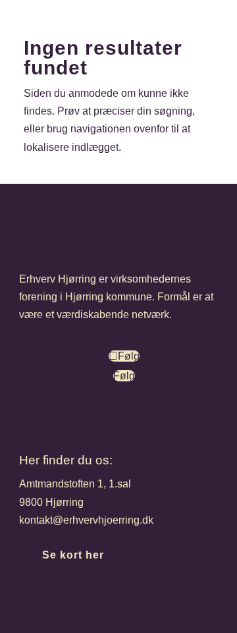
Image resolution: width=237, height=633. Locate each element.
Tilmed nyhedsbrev (99, 601)
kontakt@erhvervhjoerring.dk (86, 520)
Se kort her (73, 555)
